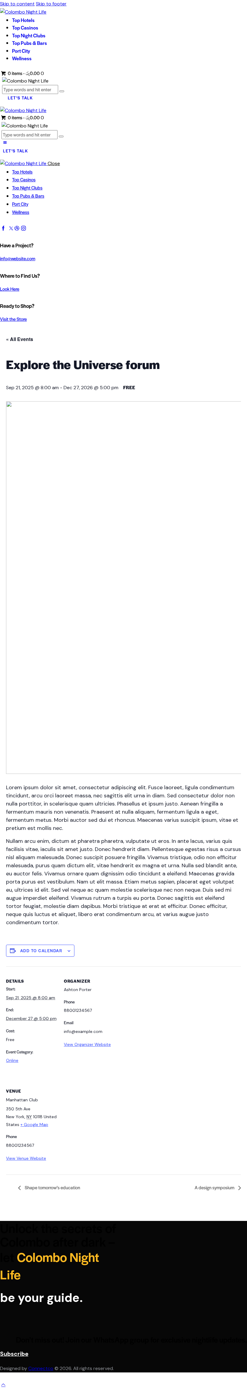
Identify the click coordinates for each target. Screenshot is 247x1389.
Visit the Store (13, 319)
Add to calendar (41, 950)
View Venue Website (26, 1158)
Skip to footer (51, 4)
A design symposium (215, 1187)
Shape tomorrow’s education (52, 1187)
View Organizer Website (87, 1044)
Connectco (40, 1368)
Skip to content (17, 4)
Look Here (9, 289)
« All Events (19, 339)
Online (12, 1060)
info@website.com (17, 258)
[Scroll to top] (3, 1384)
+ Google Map (34, 1124)
